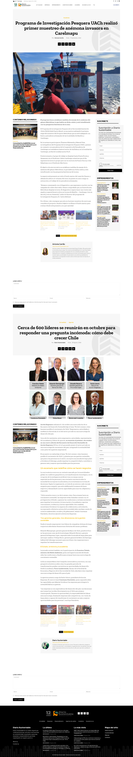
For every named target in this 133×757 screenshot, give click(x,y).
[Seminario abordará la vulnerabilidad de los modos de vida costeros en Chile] (66, 215)
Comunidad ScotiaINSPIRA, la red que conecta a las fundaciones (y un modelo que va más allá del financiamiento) (24, 145)
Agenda (99, 205)
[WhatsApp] (70, 44)
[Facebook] (114, 1)
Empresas (15, 141)
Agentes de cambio (78, 735)
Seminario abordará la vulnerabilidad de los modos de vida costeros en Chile (66, 223)
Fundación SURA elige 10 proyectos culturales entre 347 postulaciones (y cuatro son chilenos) (56, 731)
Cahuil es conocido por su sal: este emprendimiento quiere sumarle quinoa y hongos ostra (103, 188)
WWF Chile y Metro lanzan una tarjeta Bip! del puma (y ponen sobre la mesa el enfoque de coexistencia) (86, 732)
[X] (117, 1)
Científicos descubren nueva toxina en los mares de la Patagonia (39, 272)
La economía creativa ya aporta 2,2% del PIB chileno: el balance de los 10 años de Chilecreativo (103, 199)
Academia (66, 17)
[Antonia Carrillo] (46, 251)
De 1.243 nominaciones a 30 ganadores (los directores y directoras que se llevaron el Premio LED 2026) (87, 747)
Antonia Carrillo (59, 38)
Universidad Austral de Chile (68, 235)
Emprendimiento (101, 182)
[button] (94, 5)
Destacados (46, 734)
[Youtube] (119, 1)
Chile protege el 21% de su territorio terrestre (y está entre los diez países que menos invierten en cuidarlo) (87, 739)
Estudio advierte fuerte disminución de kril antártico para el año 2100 (94, 272)
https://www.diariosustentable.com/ (60, 246)
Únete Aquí (110, 170)
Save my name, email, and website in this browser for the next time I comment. (36, 302)
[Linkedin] (73, 44)
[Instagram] (115, 1)
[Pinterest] (66, 44)
